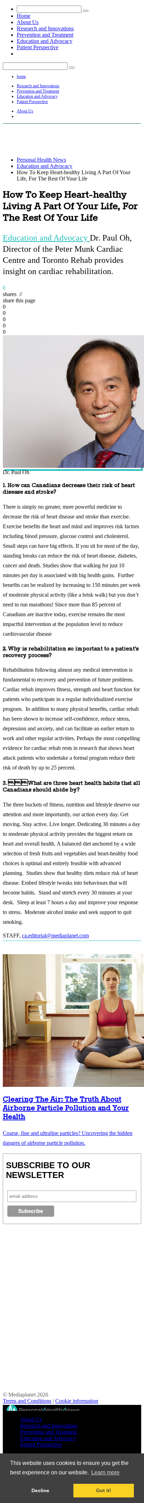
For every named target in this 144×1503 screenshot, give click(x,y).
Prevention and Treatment (45, 35)
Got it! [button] (103, 1490)
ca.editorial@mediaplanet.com (55, 935)
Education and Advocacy (44, 41)
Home (23, 16)
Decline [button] (40, 1490)
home (21, 76)
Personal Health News (41, 160)
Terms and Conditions (27, 1401)
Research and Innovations (45, 28)
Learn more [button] (105, 1472)
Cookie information (76, 1401)
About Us (27, 22)
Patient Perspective (37, 47)
